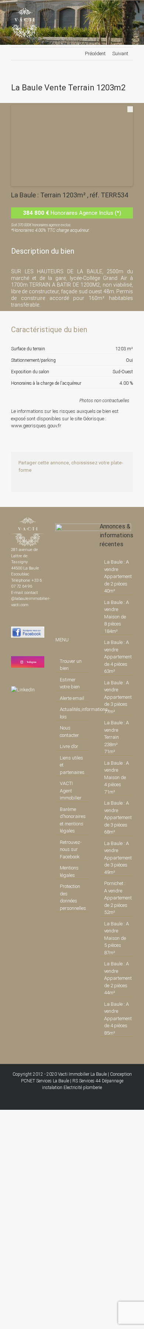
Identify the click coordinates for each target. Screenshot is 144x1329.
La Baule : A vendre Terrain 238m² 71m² (116, 737)
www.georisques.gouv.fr (36, 425)
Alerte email (72, 698)
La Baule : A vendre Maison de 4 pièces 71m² (116, 777)
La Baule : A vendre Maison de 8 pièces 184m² (116, 617)
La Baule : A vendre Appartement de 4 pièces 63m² (116, 657)
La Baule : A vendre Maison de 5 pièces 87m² (116, 938)
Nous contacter (69, 731)
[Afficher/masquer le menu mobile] (130, 12)
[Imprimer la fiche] (101, 329)
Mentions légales (69, 871)
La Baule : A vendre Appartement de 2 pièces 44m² (116, 978)
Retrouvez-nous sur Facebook (71, 849)
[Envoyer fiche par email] (126, 329)
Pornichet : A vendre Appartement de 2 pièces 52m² (116, 898)
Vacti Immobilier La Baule (82, 1074)
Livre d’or (69, 746)
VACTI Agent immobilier (71, 791)
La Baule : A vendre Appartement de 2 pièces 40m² (116, 576)
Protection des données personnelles (72, 897)
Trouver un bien (71, 664)
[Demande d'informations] (114, 329)
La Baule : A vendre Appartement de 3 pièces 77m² (116, 697)
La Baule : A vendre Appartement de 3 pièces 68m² (116, 817)
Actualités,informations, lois (72, 713)
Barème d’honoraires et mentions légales (72, 820)
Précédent (95, 53)
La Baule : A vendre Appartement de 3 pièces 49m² (116, 858)
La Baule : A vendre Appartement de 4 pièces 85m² (116, 1018)
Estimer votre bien (70, 683)
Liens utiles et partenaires (72, 765)
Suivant (120, 53)
